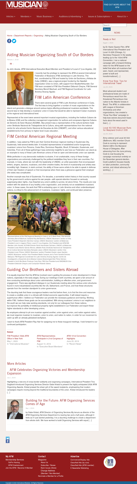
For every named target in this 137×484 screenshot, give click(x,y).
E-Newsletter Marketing (80, 468)
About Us (44, 462)
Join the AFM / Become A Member (19, 468)
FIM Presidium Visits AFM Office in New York (18, 337)
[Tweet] (14, 40)
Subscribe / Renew (48, 465)
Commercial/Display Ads (80, 459)
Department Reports (23, 35)
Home (9, 35)
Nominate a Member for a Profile (50, 476)
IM (11, 63)
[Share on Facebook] (9, 40)
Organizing (38, 35)
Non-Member (54, 473)
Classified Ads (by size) (80, 462)
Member (44, 473)
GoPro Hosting (14, 462)
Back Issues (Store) (48, 468)
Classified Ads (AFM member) (82, 465)
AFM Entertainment (15, 465)
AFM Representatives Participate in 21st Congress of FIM (50, 338)
